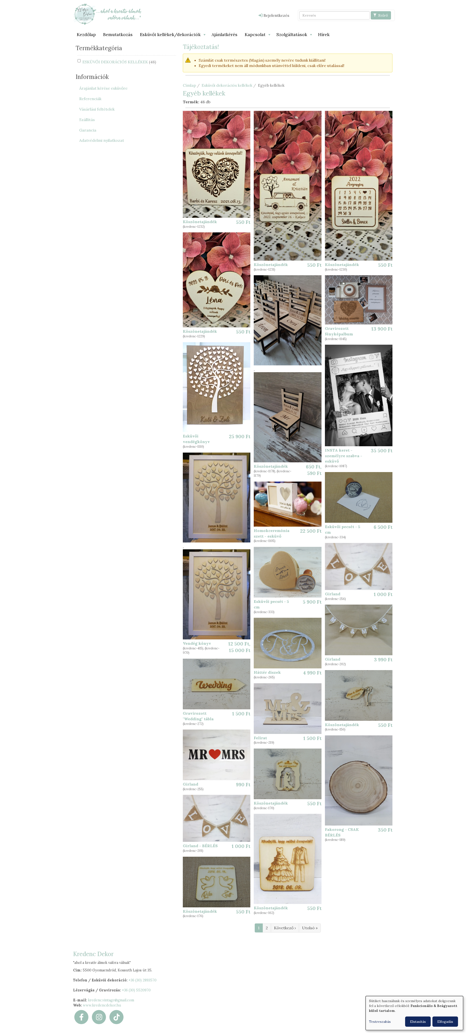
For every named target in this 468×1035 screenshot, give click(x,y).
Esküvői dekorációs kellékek (227, 85)
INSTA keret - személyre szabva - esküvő (343, 456)
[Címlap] (107, 14)
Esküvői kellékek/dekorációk (170, 34)
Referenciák (90, 98)
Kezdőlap (86, 34)
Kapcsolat (255, 34)
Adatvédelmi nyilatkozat (101, 140)
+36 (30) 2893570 (142, 980)
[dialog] (414, 1013)
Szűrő (382, 15)
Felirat (260, 737)
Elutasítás (418, 1021)
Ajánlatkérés (224, 34)
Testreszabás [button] (380, 1021)
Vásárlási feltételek (97, 109)
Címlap (189, 85)
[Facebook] (81, 1017)
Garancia (87, 130)
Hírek (324, 34)
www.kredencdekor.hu (102, 1005)
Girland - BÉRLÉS (200, 845)
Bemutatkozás (118, 34)
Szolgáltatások (291, 34)
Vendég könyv (197, 643)
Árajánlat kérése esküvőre (103, 88)
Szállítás (87, 119)
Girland (332, 593)
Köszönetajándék (200, 221)
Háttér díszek (267, 672)
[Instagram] (99, 1017)
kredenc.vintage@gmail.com (111, 1000)
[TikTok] (116, 1017)
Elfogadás (445, 1021)
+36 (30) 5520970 (136, 990)
